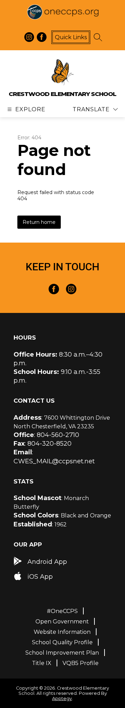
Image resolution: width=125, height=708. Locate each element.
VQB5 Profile (80, 663)
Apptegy (62, 698)
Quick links (71, 37)
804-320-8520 (49, 443)
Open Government (62, 621)
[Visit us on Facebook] (42, 37)
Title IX (41, 663)
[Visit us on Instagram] (29, 37)
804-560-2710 (58, 435)
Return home (39, 222)
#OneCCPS (62, 611)
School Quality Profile (62, 642)
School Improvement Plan (62, 652)
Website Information (62, 632)
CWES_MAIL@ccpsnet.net (54, 461)
